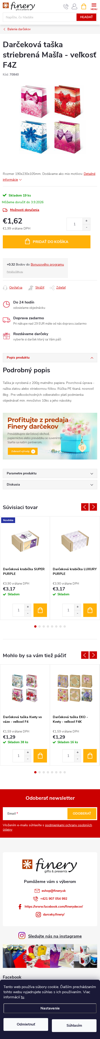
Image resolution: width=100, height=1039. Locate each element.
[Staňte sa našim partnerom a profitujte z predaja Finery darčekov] (50, 436)
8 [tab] (64, 626)
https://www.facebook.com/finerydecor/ (54, 906)
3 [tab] (44, 626)
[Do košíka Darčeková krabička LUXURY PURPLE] (90, 610)
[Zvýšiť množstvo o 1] (86, 221)
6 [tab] (56, 626)
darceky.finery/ (53, 914)
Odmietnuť (26, 1024)
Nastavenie (50, 1008)
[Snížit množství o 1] (27, 613)
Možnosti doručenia (24, 210)
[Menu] (94, 6)
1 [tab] (35, 626)
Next (93, 507)
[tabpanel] (25, 567)
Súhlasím (74, 1025)
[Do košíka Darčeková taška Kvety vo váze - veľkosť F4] (40, 756)
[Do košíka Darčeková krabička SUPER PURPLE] (40, 610)
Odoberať (82, 813)
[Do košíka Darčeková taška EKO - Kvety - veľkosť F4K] (90, 756)
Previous (85, 507)
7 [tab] (60, 626)
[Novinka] (25, 540)
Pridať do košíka (50, 241)
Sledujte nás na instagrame (55, 936)
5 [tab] (52, 626)
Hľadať (86, 17)
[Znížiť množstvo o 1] (86, 227)
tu (22, 997)
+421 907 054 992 (53, 898)
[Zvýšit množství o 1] (27, 607)
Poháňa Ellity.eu (15, 271)
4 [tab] (48, 626)
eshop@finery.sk (54, 891)
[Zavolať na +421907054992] (66, 6)
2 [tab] (39, 626)
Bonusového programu (47, 264)
